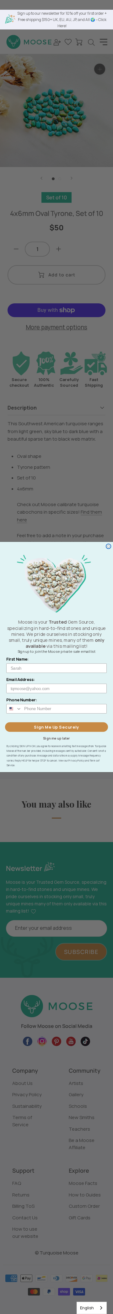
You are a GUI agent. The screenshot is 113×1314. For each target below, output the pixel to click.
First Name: (17, 659)
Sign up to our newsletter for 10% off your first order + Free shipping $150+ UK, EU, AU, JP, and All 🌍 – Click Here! (62, 20)
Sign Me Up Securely (56, 727)
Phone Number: (21, 700)
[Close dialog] (108, 546)
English (87, 1308)
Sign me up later (56, 738)
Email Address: (20, 679)
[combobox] (92, 1308)
